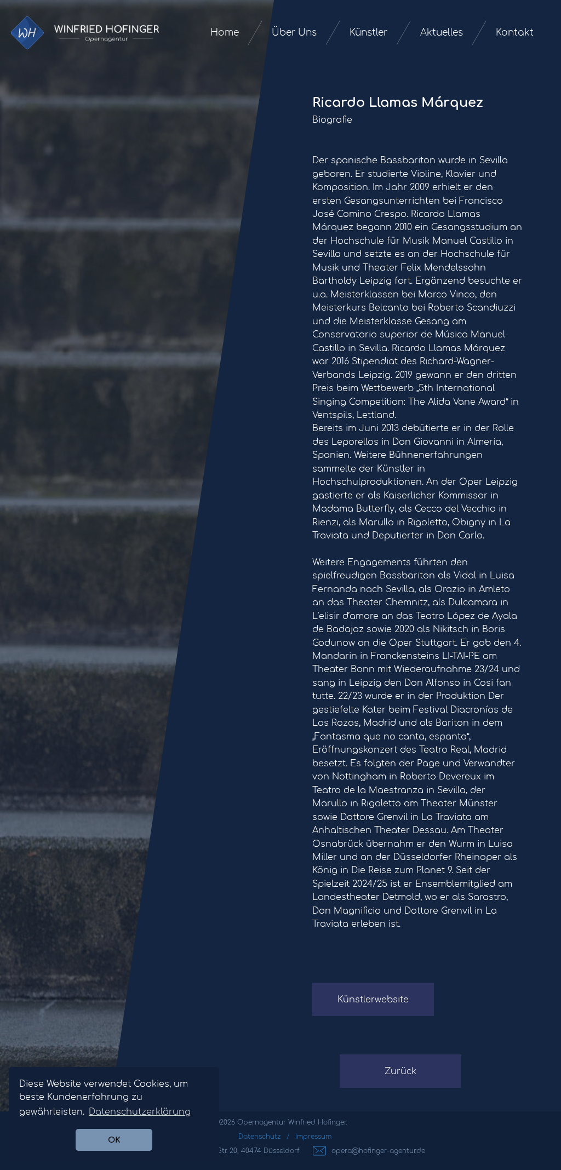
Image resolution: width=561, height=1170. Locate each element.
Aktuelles (441, 32)
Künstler (368, 32)
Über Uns (294, 32)
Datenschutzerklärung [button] (140, 1112)
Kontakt (515, 32)
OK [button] (114, 1139)
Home (224, 32)
